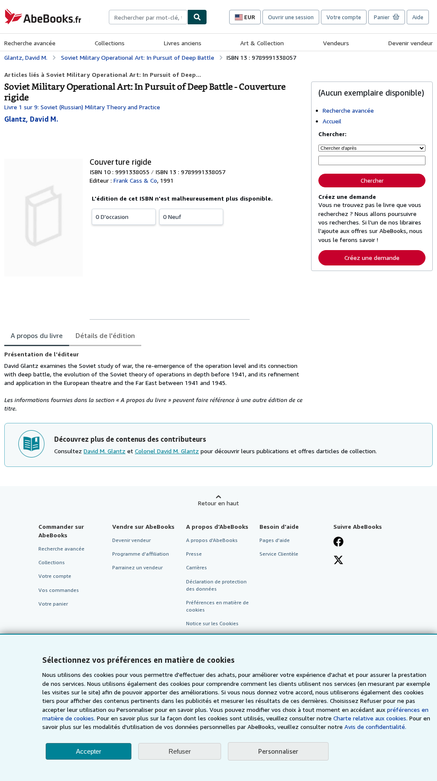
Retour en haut (218, 503)
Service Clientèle (278, 554)
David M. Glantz (104, 451)
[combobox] (148, 17)
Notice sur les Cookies (212, 623)
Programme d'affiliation (140, 554)
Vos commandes (58, 590)
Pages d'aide (274, 540)
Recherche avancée (29, 43)
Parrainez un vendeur (137, 567)
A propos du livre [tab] (37, 335)
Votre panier (53, 603)
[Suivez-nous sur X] (338, 561)
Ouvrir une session (291, 17)
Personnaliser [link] (278, 751)
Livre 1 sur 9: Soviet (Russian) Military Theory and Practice (82, 107)
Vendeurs (336, 43)
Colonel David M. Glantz (167, 451)
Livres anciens (182, 43)
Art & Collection (262, 43)
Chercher (372, 180)
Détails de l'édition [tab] (105, 335)
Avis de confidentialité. (375, 726)
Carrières (196, 567)
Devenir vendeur (410, 43)
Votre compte (343, 17)
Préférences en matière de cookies (217, 606)
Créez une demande (371, 257)
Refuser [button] (180, 751)
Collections (110, 43)
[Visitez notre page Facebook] (338, 542)
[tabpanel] (154, 381)
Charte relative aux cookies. (371, 718)
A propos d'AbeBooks (212, 540)
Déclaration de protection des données (216, 585)
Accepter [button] (88, 751)
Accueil (332, 121)
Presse (194, 554)
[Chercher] (197, 17)
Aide (417, 17)
